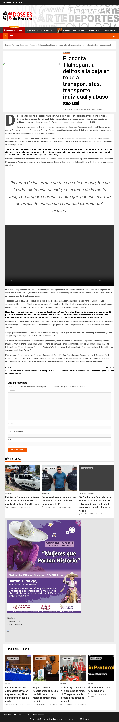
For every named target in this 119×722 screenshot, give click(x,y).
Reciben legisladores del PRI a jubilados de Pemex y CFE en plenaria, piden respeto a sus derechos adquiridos (72, 694)
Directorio (11, 618)
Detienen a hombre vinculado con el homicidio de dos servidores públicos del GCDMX (59, 500)
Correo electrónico (15, 431)
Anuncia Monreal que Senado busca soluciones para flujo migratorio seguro (30, 370)
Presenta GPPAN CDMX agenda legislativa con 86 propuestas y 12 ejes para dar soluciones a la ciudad (17, 694)
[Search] (114, 36)
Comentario (13, 390)
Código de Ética (13, 621)
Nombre (11, 423)
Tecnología (90, 493)
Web (9, 440)
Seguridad (66, 52)
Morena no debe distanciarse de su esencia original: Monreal (87, 369)
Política (8, 683)
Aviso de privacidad (15, 624)
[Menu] (11, 36)
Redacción (69, 109)
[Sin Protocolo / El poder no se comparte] (101, 668)
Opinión (90, 683)
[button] (11, 36)
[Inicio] (5, 36)
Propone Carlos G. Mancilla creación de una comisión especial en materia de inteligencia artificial (45, 694)
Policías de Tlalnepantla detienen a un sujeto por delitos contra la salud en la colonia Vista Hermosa (22, 500)
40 (70, 507)
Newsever (72, 719)
